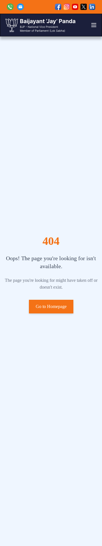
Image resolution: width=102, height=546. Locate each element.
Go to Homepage (51, 306)
